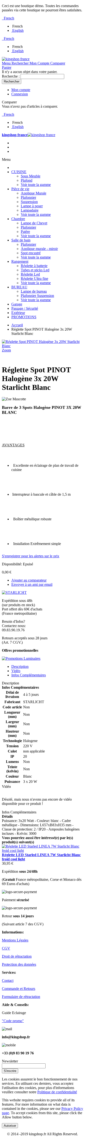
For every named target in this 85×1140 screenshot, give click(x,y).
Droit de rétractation (17, 956)
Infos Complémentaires (28, 675)
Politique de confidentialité (57, 1092)
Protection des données (19, 964)
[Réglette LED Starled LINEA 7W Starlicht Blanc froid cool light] (42, 851)
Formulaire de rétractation (21, 997)
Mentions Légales (15, 940)
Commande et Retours (18, 989)
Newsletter (10, 1061)
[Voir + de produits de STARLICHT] (14, 593)
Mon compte (20, 90)
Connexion (19, 94)
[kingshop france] (16, 59)
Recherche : (11, 76)
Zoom (6, 350)
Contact (7, 980)
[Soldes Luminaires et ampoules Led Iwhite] (21, 658)
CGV (6, 948)
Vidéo (15, 671)
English (18, 30)
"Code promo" (13, 1021)
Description (20, 667)
